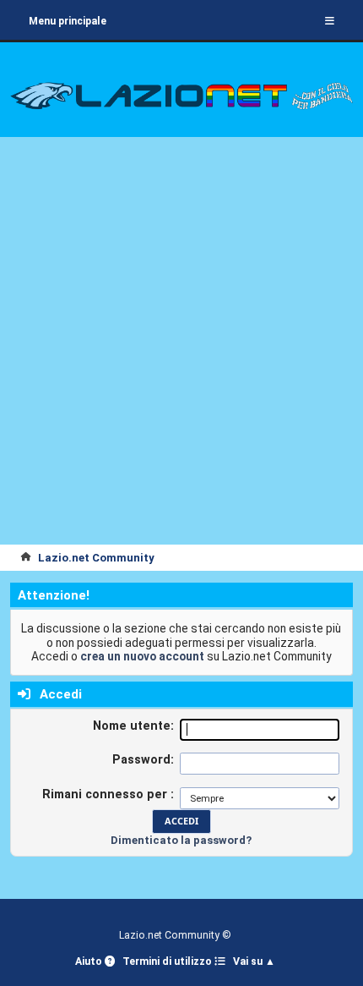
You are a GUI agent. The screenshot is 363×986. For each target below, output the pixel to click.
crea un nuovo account (142, 656)
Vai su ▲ (254, 961)
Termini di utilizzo (168, 961)
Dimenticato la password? (181, 840)
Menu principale (67, 21)
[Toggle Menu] (329, 21)
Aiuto (90, 961)
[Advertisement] (181, 354)
